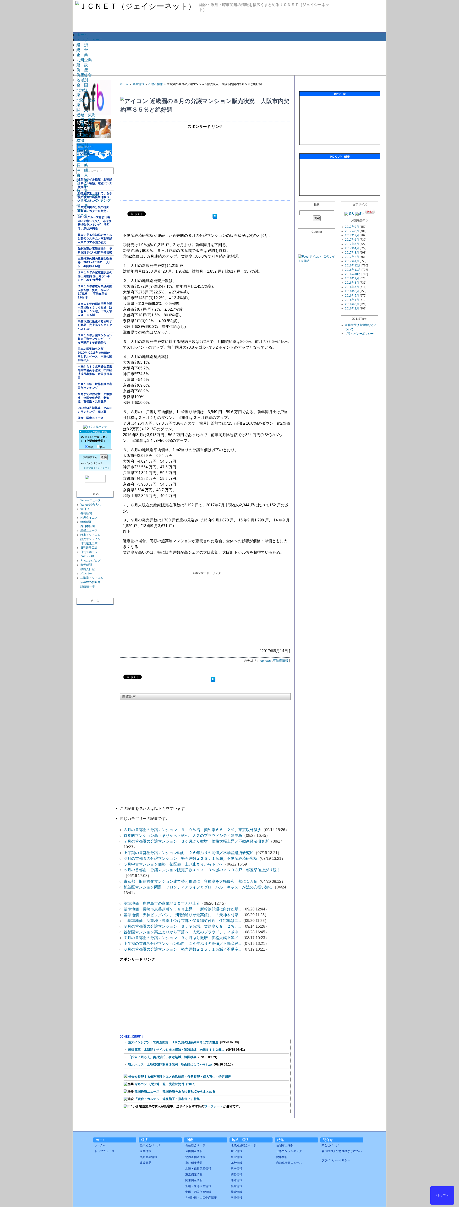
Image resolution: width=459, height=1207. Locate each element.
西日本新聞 (87, 526)
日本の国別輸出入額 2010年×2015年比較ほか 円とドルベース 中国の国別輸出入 (95, 354)
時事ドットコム (90, 534)
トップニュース (89, 40)
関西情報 (236, 1174)
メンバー (86, 573)
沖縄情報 (236, 1180)
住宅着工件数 (87, 195)
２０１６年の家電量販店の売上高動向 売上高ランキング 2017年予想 (95, 276)
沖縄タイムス (89, 517)
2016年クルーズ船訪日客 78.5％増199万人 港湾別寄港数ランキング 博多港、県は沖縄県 (95, 223)
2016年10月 (353, 274)
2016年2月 (352, 308)
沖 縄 (82, 170)
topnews (265, 660)
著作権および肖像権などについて (342, 1152)
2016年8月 (352, 282)
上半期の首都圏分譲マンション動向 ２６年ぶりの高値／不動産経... (182, 944)
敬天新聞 (86, 565)
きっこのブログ (90, 560)
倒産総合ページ (195, 1145)
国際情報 (236, 1197)
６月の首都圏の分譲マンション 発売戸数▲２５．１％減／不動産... (182, 949)
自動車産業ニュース (289, 1162)
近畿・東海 (86, 115)
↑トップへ (442, 1195)
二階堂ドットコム (91, 577)
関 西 (82, 180)
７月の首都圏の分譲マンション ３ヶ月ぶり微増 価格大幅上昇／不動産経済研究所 (196, 841)
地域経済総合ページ (244, 1145)
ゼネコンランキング (93, 200)
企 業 (82, 55)
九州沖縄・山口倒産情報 (201, 1197)
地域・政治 (86, 130)
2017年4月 (352, 248)
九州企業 (84, 60)
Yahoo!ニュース (90, 500)
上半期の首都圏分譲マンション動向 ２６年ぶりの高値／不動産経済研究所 (189, 853)
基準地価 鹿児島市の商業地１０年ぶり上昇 (162, 903)
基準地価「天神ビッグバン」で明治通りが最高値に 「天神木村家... (182, 915)
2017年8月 (352, 231)
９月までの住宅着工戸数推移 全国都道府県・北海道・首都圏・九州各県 (95, 397)
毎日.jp (84, 509)
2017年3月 (352, 252)
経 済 (82, 45)
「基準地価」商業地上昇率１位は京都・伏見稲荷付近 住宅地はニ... (182, 921)
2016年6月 (352, 291)
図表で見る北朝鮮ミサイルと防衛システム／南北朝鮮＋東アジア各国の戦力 (95, 238)
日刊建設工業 (89, 543)
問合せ (82, 215)
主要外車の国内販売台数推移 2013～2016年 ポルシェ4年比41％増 (95, 262)
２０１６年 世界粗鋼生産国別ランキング (95, 386)
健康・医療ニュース (91, 418)
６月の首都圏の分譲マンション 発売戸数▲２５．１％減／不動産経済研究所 (190, 858)
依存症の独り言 (90, 582)
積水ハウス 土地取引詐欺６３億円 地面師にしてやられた (170, 1064)
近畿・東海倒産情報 (198, 1186)
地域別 (82, 80)
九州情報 (236, 1162)
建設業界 (145, 1162)
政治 (80, 140)
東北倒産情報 (193, 1162)
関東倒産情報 (193, 1180)
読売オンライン (90, 539)
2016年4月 (352, 300)
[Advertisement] (229, 58)
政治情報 (236, 1151)
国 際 (82, 185)
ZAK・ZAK (87, 556)
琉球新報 (86, 522)
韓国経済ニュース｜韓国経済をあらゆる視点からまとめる (175, 1091)
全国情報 (236, 1157)
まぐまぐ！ (103, 467)
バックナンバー (95, 463)
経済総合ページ (150, 1145)
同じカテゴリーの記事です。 (144, 819)
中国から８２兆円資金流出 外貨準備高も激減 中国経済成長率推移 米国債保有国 (96, 372)
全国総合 (84, 135)
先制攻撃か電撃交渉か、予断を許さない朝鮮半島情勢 (95, 250)
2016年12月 (353, 265)
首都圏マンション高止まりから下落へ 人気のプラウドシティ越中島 (183, 836)
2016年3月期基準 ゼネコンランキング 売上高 (95, 409)
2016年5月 (352, 295)
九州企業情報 (148, 1157)
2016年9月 (352, 278)
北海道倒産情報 (195, 1157)
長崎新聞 (86, 513)
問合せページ (330, 1145)
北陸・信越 (86, 100)
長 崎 (82, 165)
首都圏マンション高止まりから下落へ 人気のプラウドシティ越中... (182, 932)
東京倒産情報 (193, 1174)
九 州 (82, 155)
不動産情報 (155, 84)
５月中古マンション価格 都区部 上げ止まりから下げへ (173, 864)
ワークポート (213, 1106)
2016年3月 (352, 304)
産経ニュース (89, 530)
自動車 (82, 210)
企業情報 (138, 84)
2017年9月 (352, 226)
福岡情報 (236, 1186)
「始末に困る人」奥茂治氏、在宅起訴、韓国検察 (162, 1057)
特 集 (82, 190)
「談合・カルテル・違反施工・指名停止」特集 (167, 1099)
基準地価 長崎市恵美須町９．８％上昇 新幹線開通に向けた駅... (182, 909)
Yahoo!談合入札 (90, 504)
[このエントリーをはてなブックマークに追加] (214, 216)
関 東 (82, 110)
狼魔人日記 (87, 569)
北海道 (82, 90)
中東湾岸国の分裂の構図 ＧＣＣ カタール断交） (95, 209)
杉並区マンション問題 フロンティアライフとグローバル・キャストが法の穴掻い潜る (198, 887)
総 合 (82, 50)
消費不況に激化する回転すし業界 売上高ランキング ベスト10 (96, 325)
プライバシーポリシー (359, 333)
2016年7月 (352, 287)
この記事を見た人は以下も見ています (152, 808)
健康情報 (282, 1157)
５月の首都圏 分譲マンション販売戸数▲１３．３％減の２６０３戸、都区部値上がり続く (202, 870)
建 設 (82, 65)
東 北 (82, 95)
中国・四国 (86, 120)
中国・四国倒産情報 (198, 1192)
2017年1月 (352, 261)
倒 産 (82, 70)
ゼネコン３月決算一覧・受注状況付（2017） (166, 1084)
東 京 (82, 105)
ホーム (82, 35)
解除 (102, 447)
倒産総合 (84, 75)
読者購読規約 (90, 457)
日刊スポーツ (89, 552)
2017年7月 (352, 235)
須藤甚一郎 (87, 586)
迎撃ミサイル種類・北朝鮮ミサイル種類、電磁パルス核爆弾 (95, 183)
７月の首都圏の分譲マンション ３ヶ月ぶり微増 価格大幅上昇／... (182, 938)
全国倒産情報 (193, 1151)
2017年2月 (352, 257)
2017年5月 (352, 244)
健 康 (82, 205)
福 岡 (82, 160)
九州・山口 (86, 125)
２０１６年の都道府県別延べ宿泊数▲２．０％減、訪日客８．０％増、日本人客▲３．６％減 (95, 309)
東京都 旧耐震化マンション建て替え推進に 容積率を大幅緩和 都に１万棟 (190, 881)
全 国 (82, 85)
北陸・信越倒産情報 (198, 1168)
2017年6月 (352, 239)
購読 (91, 447)
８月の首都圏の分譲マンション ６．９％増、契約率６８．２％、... (182, 926)
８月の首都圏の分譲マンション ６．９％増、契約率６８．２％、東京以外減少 (192, 830)
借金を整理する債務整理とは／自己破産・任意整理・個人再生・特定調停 (179, 1076)
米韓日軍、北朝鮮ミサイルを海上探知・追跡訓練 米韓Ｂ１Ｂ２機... (176, 1049)
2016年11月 (353, 269)
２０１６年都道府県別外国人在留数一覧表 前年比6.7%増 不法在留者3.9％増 (95, 292)
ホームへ (100, 1145)
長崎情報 (236, 1192)
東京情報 (236, 1168)
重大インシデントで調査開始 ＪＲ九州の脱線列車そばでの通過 (173, 1042)
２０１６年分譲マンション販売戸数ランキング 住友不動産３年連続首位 (95, 339)
